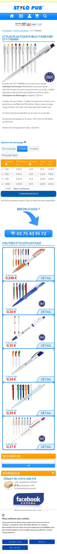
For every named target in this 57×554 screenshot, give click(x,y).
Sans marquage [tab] (9, 148)
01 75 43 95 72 (31, 233)
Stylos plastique (21, 31)
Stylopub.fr (7, 31)
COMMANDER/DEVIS (28, 193)
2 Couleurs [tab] (34, 148)
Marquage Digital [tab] (9, 155)
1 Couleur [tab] (22, 148)
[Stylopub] (28, 8)
